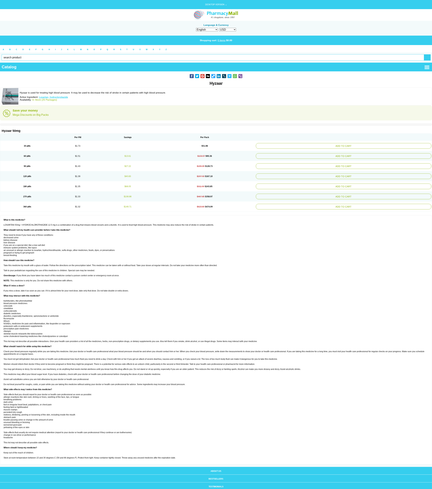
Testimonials (216, 482)
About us (216, 466)
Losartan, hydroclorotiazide (53, 97)
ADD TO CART (374, 145)
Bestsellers (216, 474)
